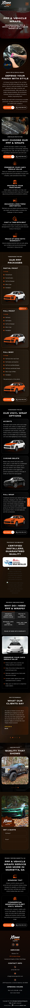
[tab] (8, 615)
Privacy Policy (7, 1005)
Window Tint (15, 880)
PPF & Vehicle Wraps (15, 956)
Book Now (28, 502)
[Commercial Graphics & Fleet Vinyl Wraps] (15, 898)
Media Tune (23, 1005)
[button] (27, 3)
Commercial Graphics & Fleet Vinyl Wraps (15, 904)
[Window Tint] (15, 876)
